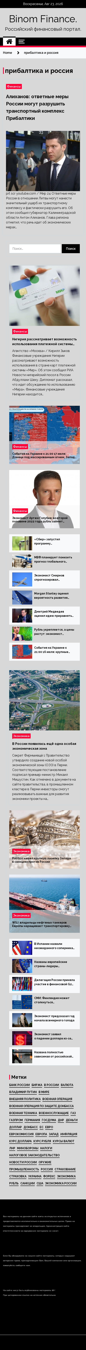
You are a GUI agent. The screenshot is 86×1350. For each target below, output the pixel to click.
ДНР (61, 1120)
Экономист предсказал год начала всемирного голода (54, 1018)
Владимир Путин (23, 1092)
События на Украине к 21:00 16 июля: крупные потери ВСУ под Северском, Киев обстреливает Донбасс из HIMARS (53, 650)
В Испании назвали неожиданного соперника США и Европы (53, 946)
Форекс (49, 1176)
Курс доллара (20, 1141)
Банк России (19, 1085)
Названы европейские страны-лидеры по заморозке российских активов (53, 964)
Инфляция (68, 1134)
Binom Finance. (43, 18)
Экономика (21, 736)
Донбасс (31, 1127)
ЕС (41, 1127)
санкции (27, 1183)
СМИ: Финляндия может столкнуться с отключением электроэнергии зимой (52, 1000)
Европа (41, 1134)
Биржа (37, 1085)
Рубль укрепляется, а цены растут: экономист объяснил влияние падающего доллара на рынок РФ (54, 632)
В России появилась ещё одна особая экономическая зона (44, 746)
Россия (47, 1169)
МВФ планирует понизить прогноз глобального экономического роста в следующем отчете (53, 560)
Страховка (17, 1176)
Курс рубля (42, 1141)
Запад (54, 1134)
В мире (44, 1092)
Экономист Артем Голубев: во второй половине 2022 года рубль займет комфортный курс (40, 519)
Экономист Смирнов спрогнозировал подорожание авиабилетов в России (50, 578)
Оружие (45, 1162)
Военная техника (23, 1113)
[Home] (9, 42)
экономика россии (61, 1183)
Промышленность (24, 1169)
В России (51, 1085)
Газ (73, 1113)
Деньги (72, 1120)
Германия (32, 1120)
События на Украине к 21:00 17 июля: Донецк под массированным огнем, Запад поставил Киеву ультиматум (43, 455)
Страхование (65, 1169)
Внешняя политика (25, 1099)
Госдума (49, 1120)
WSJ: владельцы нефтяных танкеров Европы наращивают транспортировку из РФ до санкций (41, 924)
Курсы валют (63, 1141)
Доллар (15, 1127)
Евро (49, 1127)
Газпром (16, 1120)
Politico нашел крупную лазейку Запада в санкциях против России (41, 860)
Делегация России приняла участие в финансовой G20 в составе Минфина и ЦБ (54, 982)
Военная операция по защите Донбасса (41, 1106)
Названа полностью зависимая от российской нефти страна (53, 1055)
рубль (14, 1183)
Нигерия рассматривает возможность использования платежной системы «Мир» (44, 342)
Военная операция (57, 1099)
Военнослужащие (54, 1113)
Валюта (67, 1085)
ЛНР (12, 1148)
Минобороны (27, 1148)
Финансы (14, 86)
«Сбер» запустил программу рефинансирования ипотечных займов (48, 542)
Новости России (23, 1162)
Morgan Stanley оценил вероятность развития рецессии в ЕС (51, 596)
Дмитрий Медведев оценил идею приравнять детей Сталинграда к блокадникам (53, 614)
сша (40, 1183)
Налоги (46, 1148)
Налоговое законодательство (34, 1155)
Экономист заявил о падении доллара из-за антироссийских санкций (52, 1037)
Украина (34, 1176)
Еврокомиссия (21, 1134)
